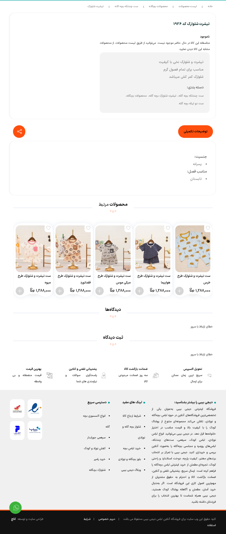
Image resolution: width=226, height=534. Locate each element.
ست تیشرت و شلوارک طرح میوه (34, 279)
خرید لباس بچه (132, 448)
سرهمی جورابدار (96, 437)
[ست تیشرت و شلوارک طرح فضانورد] (73, 248)
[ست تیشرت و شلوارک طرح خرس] (192, 248)
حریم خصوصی (106, 519)
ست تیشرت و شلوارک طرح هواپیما (153, 279)
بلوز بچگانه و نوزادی (129, 459)
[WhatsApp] (15, 508)
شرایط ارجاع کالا (132, 416)
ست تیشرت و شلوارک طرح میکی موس (114, 279)
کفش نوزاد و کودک (94, 448)
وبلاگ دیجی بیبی (131, 470)
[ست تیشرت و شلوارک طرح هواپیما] (152, 248)
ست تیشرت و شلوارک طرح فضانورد (74, 279)
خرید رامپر (99, 459)
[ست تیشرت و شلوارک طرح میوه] (33, 248)
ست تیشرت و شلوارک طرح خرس (193, 279)
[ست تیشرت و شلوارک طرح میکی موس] (112, 248)
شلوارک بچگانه (97, 470)
